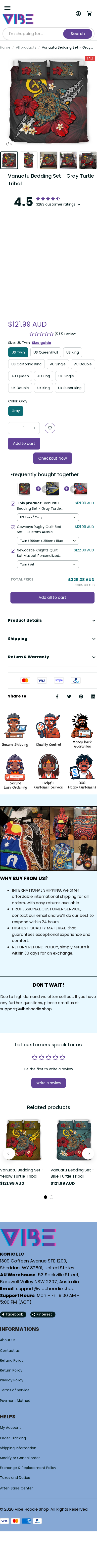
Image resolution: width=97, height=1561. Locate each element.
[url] (45, 1288)
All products (26, 47)
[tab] (45, 1197)
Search (78, 34)
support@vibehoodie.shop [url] (26, 1009)
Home (5, 47)
